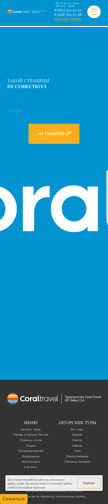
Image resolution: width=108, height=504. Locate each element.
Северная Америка (77, 461)
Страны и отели (30, 440)
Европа (77, 440)
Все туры (77, 429)
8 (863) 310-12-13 (68, 10)
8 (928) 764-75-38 (68, 15)
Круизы (77, 434)
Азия (77, 450)
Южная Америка (77, 456)
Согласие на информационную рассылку (54, 490)
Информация (30, 456)
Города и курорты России (30, 434)
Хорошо (89, 483)
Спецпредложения (31, 450)
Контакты (30, 467)
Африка (77, 445)
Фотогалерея (30, 461)
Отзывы (31, 445)
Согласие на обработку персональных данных (54, 496)
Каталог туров (30, 429)
